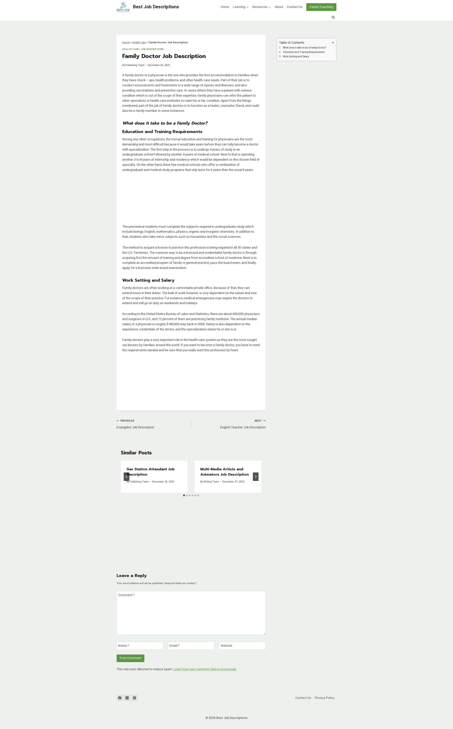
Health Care (139, 42)
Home (225, 7)
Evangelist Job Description (135, 424)
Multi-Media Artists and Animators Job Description (224, 471)
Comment (126, 595)
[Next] (256, 476)
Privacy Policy (324, 698)
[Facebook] (120, 698)
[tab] (184, 495)
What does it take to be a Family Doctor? (304, 48)
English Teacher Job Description (243, 424)
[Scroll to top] (444, 717)
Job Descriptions (152, 49)
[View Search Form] (333, 17)
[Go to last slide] (126, 476)
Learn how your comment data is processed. (205, 669)
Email (174, 646)
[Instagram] (127, 698)
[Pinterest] (134, 698)
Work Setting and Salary (296, 56)
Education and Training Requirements (304, 52)
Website (226, 646)
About (279, 7)
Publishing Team (135, 65)
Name (123, 646)
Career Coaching (321, 7)
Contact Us (295, 7)
